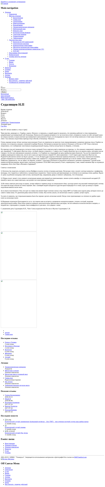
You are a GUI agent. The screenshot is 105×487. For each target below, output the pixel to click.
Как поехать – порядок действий (20, 80)
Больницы (12, 66)
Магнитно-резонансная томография (25, 47)
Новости (8, 68)
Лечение (8, 12)
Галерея (11, 60)
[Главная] (4, 3)
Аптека (7, 75)
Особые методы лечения (17, 56)
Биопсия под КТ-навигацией (23, 42)
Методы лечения (15, 16)
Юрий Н (8, 399)
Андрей (7, 357)
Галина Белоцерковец (12, 395)
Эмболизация (18, 38)
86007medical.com (80, 457)
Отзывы (8, 69)
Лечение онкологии (12, 447)
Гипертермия (17, 21)
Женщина (8, 353)
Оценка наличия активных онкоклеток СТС (28, 49)
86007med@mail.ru (7, 97)
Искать (3, 90)
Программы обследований (18, 53)
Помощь (8, 77)
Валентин (8, 350)
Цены (7, 71)
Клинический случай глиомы (15, 427)
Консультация (10, 443)
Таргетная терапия (19, 34)
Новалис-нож (18, 31)
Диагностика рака (15, 40)
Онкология (13, 14)
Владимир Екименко (12, 402)
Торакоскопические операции (15, 367)
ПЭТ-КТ (16, 51)
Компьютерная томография (22, 45)
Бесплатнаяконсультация (5, 95)
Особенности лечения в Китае (19, 82)
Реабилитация (14, 55)
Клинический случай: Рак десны (16, 433)
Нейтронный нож (19, 29)
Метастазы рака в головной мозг (16, 374)
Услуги (11, 64)
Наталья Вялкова (11, 410)
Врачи (11, 62)
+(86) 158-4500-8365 (8, 99)
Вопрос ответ (13, 79)
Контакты (8, 73)
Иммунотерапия (19, 23)
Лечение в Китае (11, 445)
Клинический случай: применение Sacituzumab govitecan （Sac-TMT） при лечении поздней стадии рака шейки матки (46, 421)
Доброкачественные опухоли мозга (17, 385)
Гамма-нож (17, 20)
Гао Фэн (4, 126)
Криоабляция (17, 25)
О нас (7, 58)
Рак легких (9, 382)
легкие (7, 332)
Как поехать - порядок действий (16, 484)
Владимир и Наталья (12, 346)
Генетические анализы (21, 44)
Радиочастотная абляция (21, 32)
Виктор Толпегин (11, 406)
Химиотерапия (18, 36)
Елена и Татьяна (10, 342)
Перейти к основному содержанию (13, 2)
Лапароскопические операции (23, 27)
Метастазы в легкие (12, 370)
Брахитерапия (18, 18)
